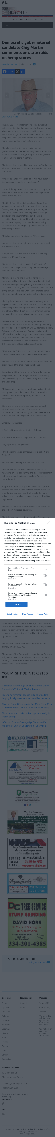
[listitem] (27, 569)
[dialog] (27, 568)
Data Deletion (12, 614)
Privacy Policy (42, 614)
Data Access (27, 614)
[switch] (45, 575)
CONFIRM (16, 604)
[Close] (49, 523)
